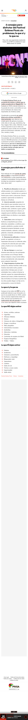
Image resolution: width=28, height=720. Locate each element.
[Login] (25, 10)
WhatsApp (15, 82)
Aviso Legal (6, 677)
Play (26, 717)
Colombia (3, 16)
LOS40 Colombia (14, 10)
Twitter (12, 82)
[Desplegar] (14, 711)
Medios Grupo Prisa (14, 689)
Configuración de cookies (19, 678)
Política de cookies (8, 678)
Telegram (19, 82)
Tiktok (8, 664)
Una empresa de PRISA (14, 685)
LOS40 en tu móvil (14, 680)
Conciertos (20, 376)
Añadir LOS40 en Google (15, 93)
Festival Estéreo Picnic (6, 376)
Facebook (8, 82)
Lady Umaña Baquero (6, 86)
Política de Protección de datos (17, 677)
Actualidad (13, 20)
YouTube (14, 664)
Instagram (11, 664)
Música (15, 376)
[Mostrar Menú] (2, 10)
